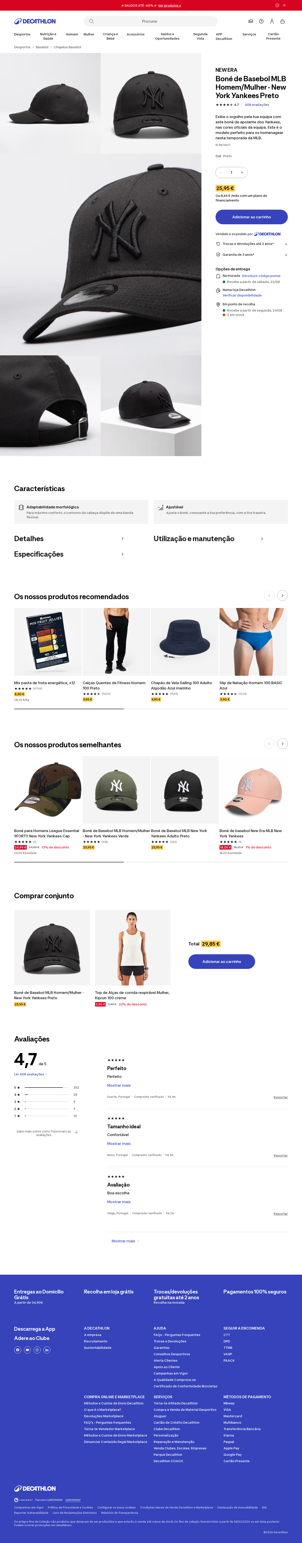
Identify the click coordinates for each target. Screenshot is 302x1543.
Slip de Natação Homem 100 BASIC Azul (251, 685)
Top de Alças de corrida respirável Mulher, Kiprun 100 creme (132, 995)
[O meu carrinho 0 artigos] (282, 21)
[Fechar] (284, 5)
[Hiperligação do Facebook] (17, 1349)
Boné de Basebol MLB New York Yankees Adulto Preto (179, 833)
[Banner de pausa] (277, 5)
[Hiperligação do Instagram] (37, 1349)
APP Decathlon (224, 36)
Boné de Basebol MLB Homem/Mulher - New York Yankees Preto (49, 995)
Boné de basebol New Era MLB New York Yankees (251, 833)
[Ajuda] (261, 21)
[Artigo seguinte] (282, 595)
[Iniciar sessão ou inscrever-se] (272, 21)
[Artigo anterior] (269, 595)
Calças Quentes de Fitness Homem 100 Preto (114, 685)
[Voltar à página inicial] (35, 21)
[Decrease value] (221, 172)
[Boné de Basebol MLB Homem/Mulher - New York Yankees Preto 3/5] (100, 254)
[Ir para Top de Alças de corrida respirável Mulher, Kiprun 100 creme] (133, 947)
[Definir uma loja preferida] (250, 21)
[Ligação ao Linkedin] (46, 1349)
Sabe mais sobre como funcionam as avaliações (44, 1133)
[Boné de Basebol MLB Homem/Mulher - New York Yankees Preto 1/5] (151, 103)
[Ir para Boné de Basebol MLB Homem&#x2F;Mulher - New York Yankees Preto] (52, 947)
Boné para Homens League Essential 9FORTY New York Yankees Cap (47, 833)
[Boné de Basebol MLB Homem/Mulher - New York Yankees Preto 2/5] (50, 103)
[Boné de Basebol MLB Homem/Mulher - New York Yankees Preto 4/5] (50, 405)
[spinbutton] (231, 172)
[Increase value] (242, 172)
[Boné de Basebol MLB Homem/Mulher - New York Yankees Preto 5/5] (151, 405)
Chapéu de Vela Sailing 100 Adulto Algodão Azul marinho (182, 685)
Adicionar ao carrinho (251, 217)
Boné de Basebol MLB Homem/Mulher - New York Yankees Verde (116, 833)
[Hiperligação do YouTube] (27, 1349)
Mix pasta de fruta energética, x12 (44, 683)
